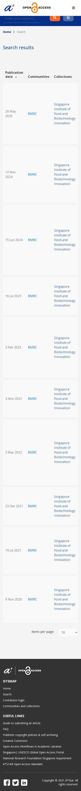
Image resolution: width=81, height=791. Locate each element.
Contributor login (13, 700)
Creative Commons (15, 741)
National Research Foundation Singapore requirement (37, 758)
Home (7, 32)
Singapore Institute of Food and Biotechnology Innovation (64, 113)
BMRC (32, 114)
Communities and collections (21, 706)
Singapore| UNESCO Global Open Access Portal (33, 752)
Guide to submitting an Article (21, 723)
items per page (42, 632)
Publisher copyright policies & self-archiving (30, 735)
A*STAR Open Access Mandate (23, 764)
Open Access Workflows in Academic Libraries (32, 746)
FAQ (5, 729)
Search (7, 694)
